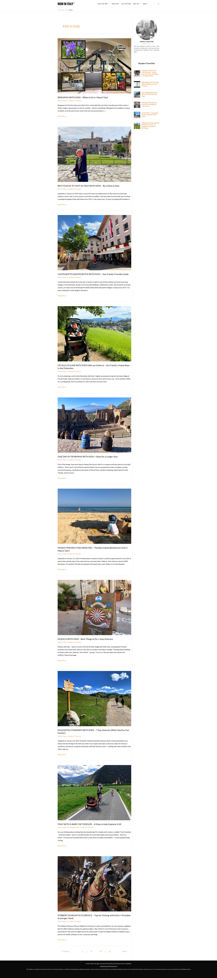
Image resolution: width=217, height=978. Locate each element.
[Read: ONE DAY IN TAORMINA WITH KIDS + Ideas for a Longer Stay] (94, 425)
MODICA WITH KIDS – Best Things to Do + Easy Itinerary (85, 639)
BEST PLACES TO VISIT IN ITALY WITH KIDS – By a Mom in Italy (88, 185)
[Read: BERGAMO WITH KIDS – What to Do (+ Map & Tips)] (94, 66)
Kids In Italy (65, 10)
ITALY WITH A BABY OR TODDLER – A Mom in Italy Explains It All (89, 824)
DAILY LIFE (136, 4)
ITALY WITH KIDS (126, 4)
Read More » (62, 116)
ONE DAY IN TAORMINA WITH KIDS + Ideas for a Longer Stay (88, 456)
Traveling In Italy (73, 827)
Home (59, 10)
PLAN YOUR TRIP (102, 4)
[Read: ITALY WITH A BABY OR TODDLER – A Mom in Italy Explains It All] (94, 792)
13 (110, 951)
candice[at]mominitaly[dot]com (108, 966)
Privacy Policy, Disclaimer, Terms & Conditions (118, 963)
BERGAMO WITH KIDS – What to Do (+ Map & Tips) (83, 97)
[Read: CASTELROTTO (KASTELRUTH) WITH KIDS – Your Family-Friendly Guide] (94, 242)
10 (101, 951)
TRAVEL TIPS (115, 4)
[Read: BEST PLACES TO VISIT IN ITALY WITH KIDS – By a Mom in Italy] (94, 154)
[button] (108, 4)
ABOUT (145, 4)
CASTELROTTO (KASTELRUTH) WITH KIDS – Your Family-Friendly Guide (93, 274)
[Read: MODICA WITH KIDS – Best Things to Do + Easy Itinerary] (94, 607)
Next (126, 951)
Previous (64, 951)
